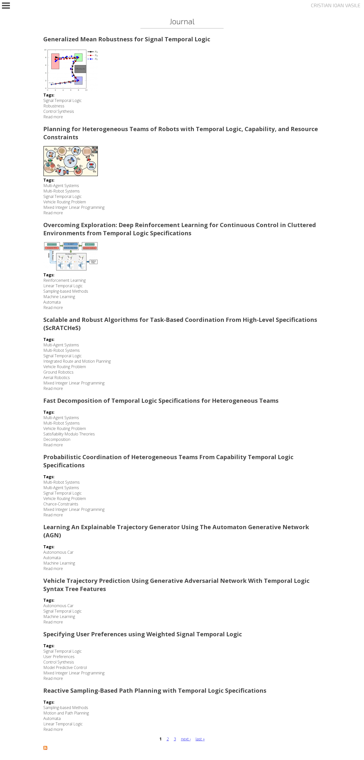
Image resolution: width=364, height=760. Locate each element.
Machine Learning (59, 296)
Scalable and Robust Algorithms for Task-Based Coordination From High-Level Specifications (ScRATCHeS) (180, 323)
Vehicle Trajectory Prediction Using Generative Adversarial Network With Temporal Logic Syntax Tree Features (176, 584)
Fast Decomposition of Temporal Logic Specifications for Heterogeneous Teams (161, 400)
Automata (52, 302)
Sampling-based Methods (65, 291)
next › (186, 739)
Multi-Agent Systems (61, 185)
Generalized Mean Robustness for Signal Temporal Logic (126, 39)
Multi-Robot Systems (61, 191)
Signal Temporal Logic (62, 100)
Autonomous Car (58, 552)
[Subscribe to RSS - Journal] (45, 748)
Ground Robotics (58, 372)
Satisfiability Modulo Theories (69, 434)
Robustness (53, 106)
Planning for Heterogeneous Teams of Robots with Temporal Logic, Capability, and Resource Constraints (180, 133)
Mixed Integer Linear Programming (73, 207)
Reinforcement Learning (64, 280)
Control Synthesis (58, 111)
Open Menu (6, 5)
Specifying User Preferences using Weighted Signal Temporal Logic (142, 634)
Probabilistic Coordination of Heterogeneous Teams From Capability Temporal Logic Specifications (168, 461)
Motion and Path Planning (66, 713)
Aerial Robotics (56, 377)
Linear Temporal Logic (63, 285)
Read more (53, 116)
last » (200, 739)
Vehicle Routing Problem (64, 202)
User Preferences (59, 656)
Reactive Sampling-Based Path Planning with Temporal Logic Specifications (154, 690)
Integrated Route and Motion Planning (77, 361)
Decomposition (56, 439)
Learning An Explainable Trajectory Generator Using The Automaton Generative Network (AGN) (176, 531)
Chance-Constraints (60, 504)
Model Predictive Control (65, 667)
